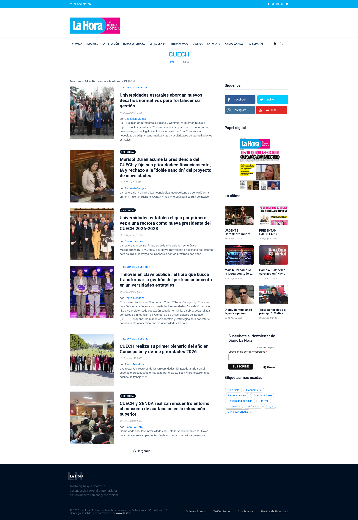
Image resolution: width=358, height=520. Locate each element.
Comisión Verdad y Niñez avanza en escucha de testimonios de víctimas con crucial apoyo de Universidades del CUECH (166, 471)
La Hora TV (213, 44)
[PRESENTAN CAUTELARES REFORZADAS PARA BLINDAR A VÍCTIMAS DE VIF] (273, 215)
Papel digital (255, 44)
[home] (95, 25)
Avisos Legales (234, 44)
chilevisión (234, 406)
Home (171, 61)
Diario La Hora (134, 241)
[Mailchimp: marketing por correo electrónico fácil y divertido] (269, 369)
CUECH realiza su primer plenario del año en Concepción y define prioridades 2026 (164, 349)
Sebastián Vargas (135, 118)
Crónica (77, 44)
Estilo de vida (158, 44)
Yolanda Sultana (262, 395)
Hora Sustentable (134, 44)
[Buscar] (281, 43)
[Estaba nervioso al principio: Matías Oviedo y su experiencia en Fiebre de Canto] (273, 294)
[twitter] (273, 4)
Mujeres (198, 44)
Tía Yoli (263, 400)
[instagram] (277, 4)
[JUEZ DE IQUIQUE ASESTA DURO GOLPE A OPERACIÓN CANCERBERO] (245, 164)
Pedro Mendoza (135, 297)
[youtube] (282, 4)
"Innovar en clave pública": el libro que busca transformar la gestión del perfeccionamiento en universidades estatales (166, 280)
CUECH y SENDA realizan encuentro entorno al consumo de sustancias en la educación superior (164, 409)
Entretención (111, 44)
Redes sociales (237, 395)
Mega (269, 406)
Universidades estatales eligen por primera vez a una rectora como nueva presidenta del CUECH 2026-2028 (165, 223)
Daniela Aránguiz (238, 411)
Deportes (92, 44)
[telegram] (286, 4)
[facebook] (268, 4)
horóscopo (253, 406)
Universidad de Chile (240, 400)
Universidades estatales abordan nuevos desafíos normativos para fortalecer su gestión (161, 100)
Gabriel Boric (253, 390)
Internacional (179, 44)
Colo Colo (233, 390)
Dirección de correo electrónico (247, 352)
